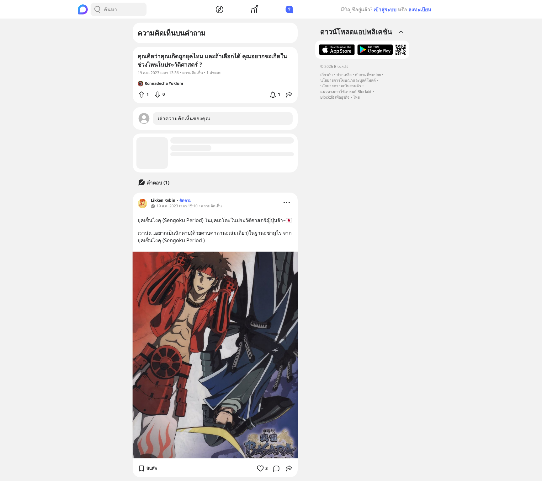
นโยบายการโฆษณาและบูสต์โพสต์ (348, 80)
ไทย (356, 97)
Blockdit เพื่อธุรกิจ (334, 97)
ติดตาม (185, 200)
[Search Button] (97, 9)
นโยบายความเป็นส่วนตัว (340, 86)
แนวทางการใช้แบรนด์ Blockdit (345, 91)
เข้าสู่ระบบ (385, 9)
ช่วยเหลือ (344, 74)
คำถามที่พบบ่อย (368, 74)
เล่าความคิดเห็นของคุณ (184, 118)
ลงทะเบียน (419, 9)
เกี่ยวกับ (326, 74)
